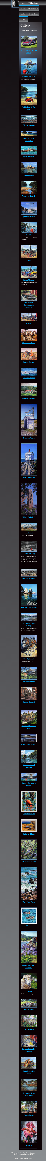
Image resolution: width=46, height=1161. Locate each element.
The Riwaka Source (29, 861)
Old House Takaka (29, 398)
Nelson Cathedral (28, 517)
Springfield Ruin (29, 681)
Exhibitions (33, 14)
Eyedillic (29, 235)
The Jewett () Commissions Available (29, 305)
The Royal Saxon (29, 377)
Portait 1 (29, 991)
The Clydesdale (28, 659)
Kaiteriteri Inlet (28, 834)
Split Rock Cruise (28, 216)
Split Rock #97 (29, 175)
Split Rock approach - (29, 607)
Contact (23, 19)
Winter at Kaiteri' (28, 196)
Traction (29, 260)
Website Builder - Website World (23, 1158)
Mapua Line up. (28, 125)
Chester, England (29, 702)
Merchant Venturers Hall (29, 726)
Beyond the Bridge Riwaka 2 (28, 1049)
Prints (23, 8)
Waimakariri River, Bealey (29, 624)
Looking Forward (28, 76)
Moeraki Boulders (28, 578)
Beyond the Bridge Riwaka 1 (28, 966)
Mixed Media (33, 8)
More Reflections (29, 813)
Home (23, 3)
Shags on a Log (28, 156)
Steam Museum (28, 280)
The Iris (29, 1145)
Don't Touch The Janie (29, 1072)
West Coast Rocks (28, 902)
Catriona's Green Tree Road (28, 1094)
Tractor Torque (28, 362)
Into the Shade (29, 1009)
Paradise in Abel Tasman (29, 765)
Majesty (29, 323)
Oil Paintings (33, 3)
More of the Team (28, 342)
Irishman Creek (28, 438)
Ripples (28, 926)
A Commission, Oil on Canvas (29, 51)
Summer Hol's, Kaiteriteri (28, 139)
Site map (32, 1153)
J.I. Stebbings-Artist (23, 1153)
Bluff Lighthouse (29, 477)
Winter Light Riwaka (28, 744)
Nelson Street (28, 1115)
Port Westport (29, 1029)
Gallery (23, 14)
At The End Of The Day (29, 108)
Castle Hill (29, 533)
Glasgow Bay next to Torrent (28, 784)
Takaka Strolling (29, 553)
